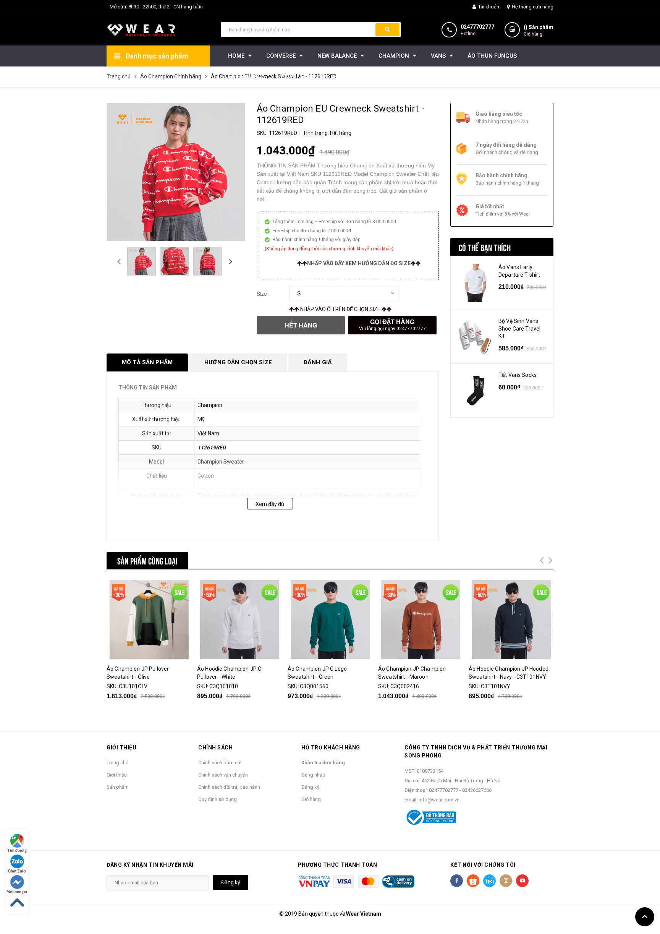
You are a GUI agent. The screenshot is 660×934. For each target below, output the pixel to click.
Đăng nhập (313, 775)
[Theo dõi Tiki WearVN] (489, 880)
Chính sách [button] (215, 747)
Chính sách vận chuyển (223, 775)
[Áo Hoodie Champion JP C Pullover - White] (239, 619)
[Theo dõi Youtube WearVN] (522, 880)
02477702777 (477, 27)
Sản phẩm (118, 787)
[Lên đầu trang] (644, 916)
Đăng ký (310, 787)
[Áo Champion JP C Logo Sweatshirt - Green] (330, 619)
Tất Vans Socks (517, 375)
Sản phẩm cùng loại (147, 560)
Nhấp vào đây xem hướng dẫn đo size (359, 263)
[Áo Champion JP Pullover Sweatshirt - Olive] (149, 619)
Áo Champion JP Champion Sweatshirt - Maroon (412, 673)
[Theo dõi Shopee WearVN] (473, 880)
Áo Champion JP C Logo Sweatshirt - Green (317, 673)
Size (262, 293)
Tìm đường (17, 850)
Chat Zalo (17, 871)
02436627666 (477, 790)
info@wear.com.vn (439, 800)
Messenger (17, 892)
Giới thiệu (117, 775)
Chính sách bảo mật (220, 762)
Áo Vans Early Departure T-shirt (519, 271)
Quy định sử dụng (217, 799)
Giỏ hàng (311, 799)
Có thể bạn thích (485, 247)
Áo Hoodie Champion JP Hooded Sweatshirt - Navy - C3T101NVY (508, 673)
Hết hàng (301, 325)
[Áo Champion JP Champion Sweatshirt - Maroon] (420, 619)
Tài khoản (488, 7)
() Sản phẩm (538, 30)
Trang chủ (117, 762)
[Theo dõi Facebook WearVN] (456, 880)
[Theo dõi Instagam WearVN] (506, 880)
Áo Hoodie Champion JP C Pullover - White (229, 673)
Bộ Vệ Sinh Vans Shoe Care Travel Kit (519, 328)
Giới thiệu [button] (121, 747)
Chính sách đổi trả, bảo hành (229, 787)
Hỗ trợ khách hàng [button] (330, 747)
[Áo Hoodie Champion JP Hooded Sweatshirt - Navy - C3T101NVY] (511, 619)
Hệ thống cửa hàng (532, 7)
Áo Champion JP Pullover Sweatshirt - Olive (138, 673)
